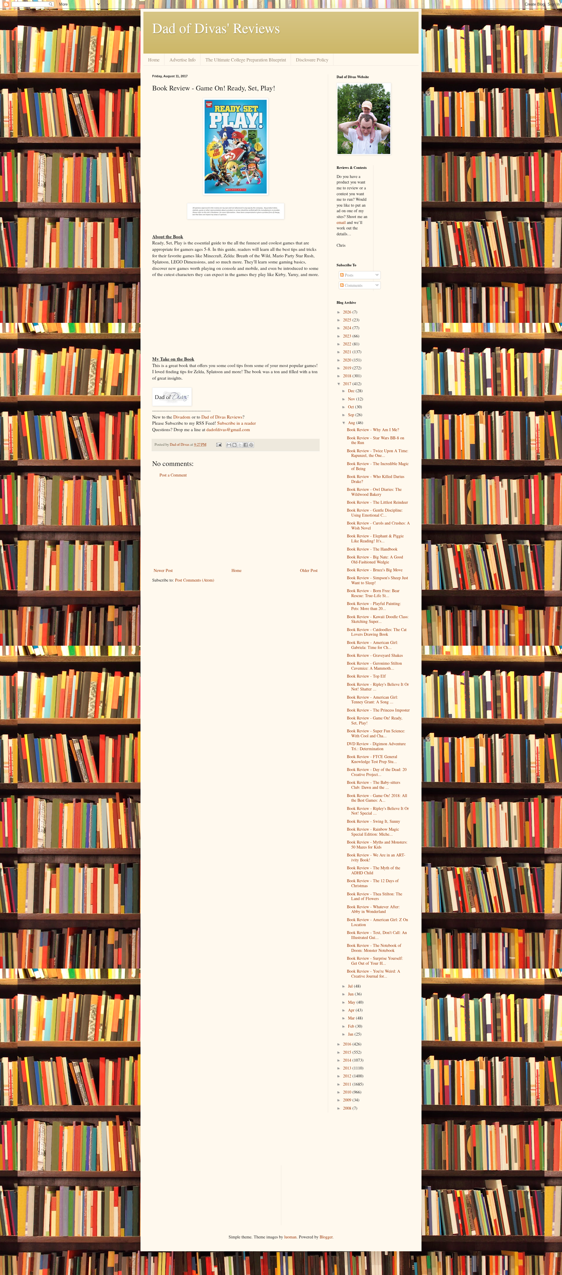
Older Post (309, 570)
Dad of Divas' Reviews (216, 27)
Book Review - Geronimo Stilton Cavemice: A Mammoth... (374, 665)
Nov (352, 399)
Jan (351, 1034)
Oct (351, 406)
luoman (290, 1237)
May (352, 1002)
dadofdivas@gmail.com (228, 429)
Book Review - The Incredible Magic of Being (378, 466)
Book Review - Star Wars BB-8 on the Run (375, 440)
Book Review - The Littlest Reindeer (377, 502)
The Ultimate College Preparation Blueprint (245, 59)
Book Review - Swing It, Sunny (373, 821)
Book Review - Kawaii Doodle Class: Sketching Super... (378, 619)
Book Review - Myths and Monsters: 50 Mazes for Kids (377, 844)
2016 (347, 1044)
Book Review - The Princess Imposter (378, 710)
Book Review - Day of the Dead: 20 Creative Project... (377, 772)
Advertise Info (182, 59)
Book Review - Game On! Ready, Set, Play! (374, 720)
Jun (351, 994)
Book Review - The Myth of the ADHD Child (373, 870)
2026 (347, 312)
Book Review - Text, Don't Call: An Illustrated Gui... (377, 935)
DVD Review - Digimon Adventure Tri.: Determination (376, 746)
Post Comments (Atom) (194, 580)
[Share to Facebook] (246, 445)
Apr (352, 1010)
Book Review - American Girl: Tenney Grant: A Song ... (372, 699)
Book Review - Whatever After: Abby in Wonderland (373, 909)
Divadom (181, 417)
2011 (347, 1084)
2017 (347, 383)
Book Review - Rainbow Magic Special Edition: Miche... (373, 831)
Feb (351, 1026)
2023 (347, 336)
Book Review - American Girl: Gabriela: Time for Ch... (372, 645)
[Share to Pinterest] (251, 445)
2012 (347, 1076)
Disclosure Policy (312, 59)
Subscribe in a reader (236, 423)
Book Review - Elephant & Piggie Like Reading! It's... (375, 538)
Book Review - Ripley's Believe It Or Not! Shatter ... (378, 686)
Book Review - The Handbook (372, 549)
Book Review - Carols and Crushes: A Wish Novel (378, 525)
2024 (347, 327)
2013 (347, 1068)
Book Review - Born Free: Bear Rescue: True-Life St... (373, 593)
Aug (352, 422)
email (341, 222)
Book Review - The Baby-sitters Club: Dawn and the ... (373, 784)
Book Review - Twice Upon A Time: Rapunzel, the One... (377, 453)
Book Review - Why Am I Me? (373, 429)
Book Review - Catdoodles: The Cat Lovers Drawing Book (377, 632)
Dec (352, 390)
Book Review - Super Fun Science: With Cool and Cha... (376, 733)
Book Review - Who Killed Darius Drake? (375, 479)
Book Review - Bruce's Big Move (374, 570)
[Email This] (229, 445)
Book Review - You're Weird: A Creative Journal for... (373, 973)
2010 (347, 1092)
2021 (347, 351)
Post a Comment (173, 475)
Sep (351, 414)
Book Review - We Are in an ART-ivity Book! (376, 857)
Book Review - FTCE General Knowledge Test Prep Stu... (372, 759)
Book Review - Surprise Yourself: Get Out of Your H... (375, 960)
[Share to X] (240, 445)
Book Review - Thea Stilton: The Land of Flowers (374, 896)
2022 (347, 344)
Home (154, 59)
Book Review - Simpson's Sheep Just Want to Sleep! (377, 580)
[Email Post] (218, 444)
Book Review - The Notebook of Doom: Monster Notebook (374, 947)
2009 (347, 1100)
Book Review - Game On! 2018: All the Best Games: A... (377, 798)
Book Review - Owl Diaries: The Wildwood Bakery (374, 491)
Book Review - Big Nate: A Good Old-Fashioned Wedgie (375, 559)
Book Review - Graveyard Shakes (375, 655)
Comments (353, 285)
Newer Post (163, 570)
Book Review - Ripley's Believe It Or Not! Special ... (378, 811)
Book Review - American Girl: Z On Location (377, 922)
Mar (352, 1018)
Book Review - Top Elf (366, 676)
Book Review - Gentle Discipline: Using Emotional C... (375, 512)
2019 (347, 368)
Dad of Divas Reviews (221, 417)
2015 (347, 1052)
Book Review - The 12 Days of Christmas (373, 883)
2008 (347, 1108)
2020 (347, 360)
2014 (347, 1060)
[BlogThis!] (234, 445)
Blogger (326, 1237)
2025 (347, 320)
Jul (351, 986)
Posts (348, 275)
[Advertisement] (236, 522)
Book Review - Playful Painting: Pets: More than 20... (374, 606)
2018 (347, 375)
